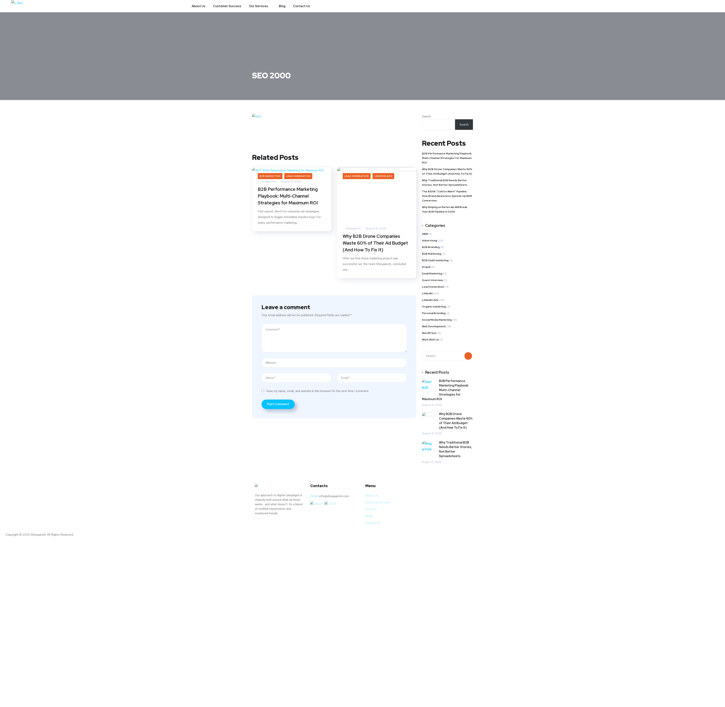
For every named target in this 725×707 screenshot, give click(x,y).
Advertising (429, 240)
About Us (198, 6)
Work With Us (430, 339)
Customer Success (227, 6)
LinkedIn (427, 293)
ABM (425, 234)
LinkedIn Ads (383, 176)
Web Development (434, 326)
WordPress (429, 333)
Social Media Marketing (437, 319)
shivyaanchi (353, 228)
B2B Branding (431, 247)
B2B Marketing (270, 176)
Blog (282, 6)
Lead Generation (298, 176)
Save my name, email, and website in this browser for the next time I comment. (317, 391)
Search (426, 116)
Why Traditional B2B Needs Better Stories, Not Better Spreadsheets (444, 182)
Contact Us (301, 6)
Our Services (258, 6)
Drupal (426, 267)
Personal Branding (433, 313)
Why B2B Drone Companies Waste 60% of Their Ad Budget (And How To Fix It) (375, 243)
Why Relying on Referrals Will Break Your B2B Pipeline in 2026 (444, 209)
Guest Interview (432, 280)
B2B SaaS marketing (435, 260)
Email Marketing (432, 273)
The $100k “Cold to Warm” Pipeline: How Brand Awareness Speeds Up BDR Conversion (447, 196)
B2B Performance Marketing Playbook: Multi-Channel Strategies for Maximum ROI (288, 196)
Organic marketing (434, 306)
